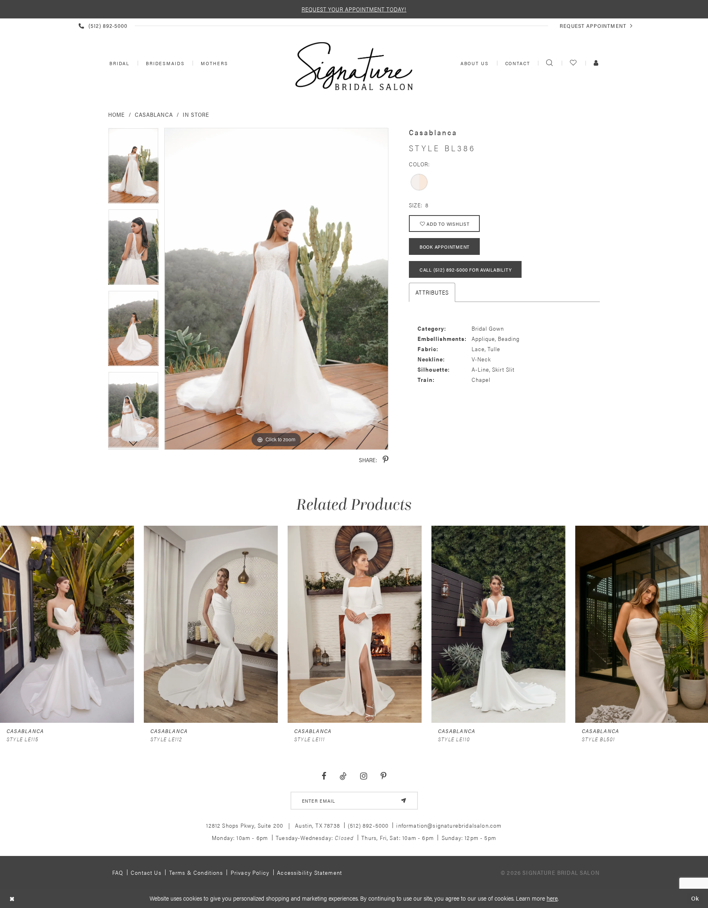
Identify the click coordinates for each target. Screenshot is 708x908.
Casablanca (154, 114)
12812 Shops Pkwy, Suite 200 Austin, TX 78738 (273, 825)
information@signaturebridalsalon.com (449, 825)
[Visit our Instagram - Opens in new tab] (363, 776)
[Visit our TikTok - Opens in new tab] (343, 776)
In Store (196, 114)
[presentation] (67, 624)
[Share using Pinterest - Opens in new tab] (385, 460)
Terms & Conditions (196, 872)
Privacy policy (250, 872)
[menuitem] (118, 63)
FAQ (117, 872)
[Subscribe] (403, 800)
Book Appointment (445, 246)
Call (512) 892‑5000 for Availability (465, 269)
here (552, 898)
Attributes (432, 292)
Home (116, 114)
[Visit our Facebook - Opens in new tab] (324, 776)
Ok (695, 898)
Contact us (146, 872)
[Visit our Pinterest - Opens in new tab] (383, 776)
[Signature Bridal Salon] (354, 66)
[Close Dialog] (12, 898)
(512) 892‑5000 (368, 825)
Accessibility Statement (309, 872)
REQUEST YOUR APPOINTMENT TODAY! (354, 9)
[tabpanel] (133, 168)
